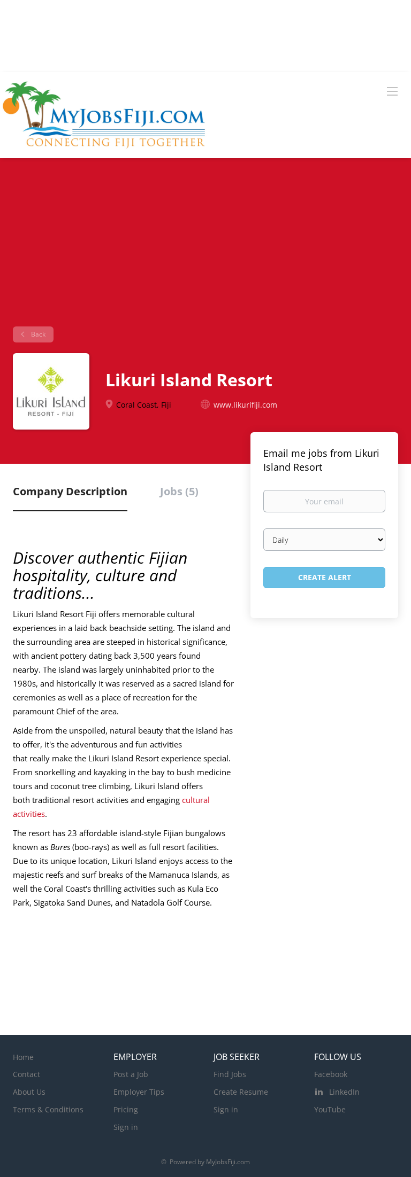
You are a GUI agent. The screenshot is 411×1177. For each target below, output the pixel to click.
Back (37, 334)
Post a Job (130, 1074)
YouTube (330, 1109)
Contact (26, 1074)
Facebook (330, 1074)
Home (23, 1057)
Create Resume (241, 1092)
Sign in (125, 1127)
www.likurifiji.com (245, 405)
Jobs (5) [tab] (179, 491)
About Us (29, 1092)
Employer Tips (138, 1092)
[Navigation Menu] (392, 91)
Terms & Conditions (48, 1109)
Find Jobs (230, 1074)
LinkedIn (344, 1092)
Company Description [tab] (70, 491)
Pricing (125, 1109)
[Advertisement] (205, 246)
